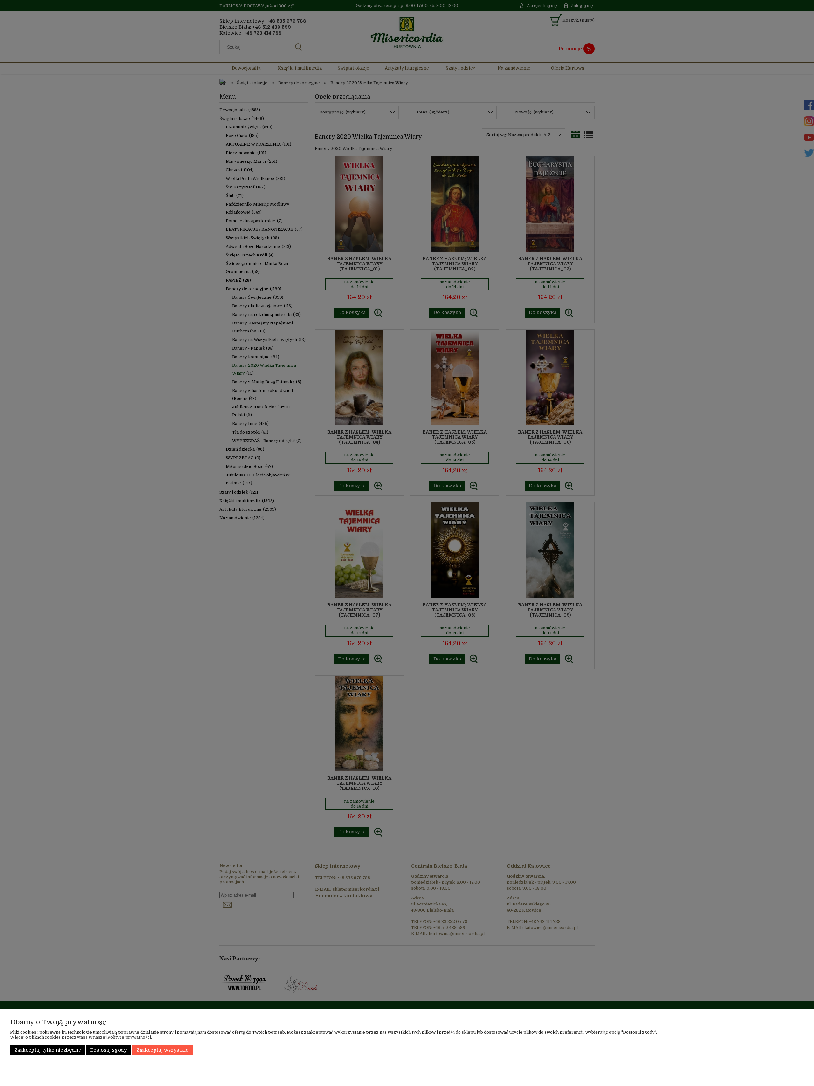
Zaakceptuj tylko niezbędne (47, 1050)
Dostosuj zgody (108, 1050)
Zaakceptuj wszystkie (162, 1050)
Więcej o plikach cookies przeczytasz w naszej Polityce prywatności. (81, 1037)
